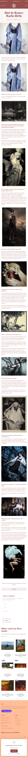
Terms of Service (9, 599)
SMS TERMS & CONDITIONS (7, 728)
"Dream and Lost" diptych (20, 655)
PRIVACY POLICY (4, 720)
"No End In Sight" (20, 675)
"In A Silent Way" (20, 694)
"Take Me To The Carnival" (7, 694)
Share (15, 589)
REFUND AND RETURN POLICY (6, 723)
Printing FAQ (17, 722)
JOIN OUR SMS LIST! (9, 1)
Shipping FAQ (18, 720)
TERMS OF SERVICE (5, 718)
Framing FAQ (17, 724)
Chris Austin (7, 653)
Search (16, 718)
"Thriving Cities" (7, 675)
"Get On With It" (7, 655)
